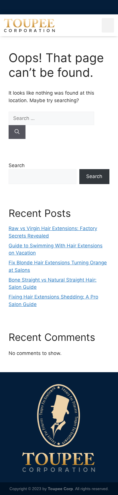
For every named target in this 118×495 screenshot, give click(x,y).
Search (17, 165)
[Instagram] (49, 7)
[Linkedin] (79, 7)
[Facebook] (59, 7)
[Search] (17, 132)
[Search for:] (51, 118)
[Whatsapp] (39, 7)
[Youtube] (69, 7)
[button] (108, 25)
